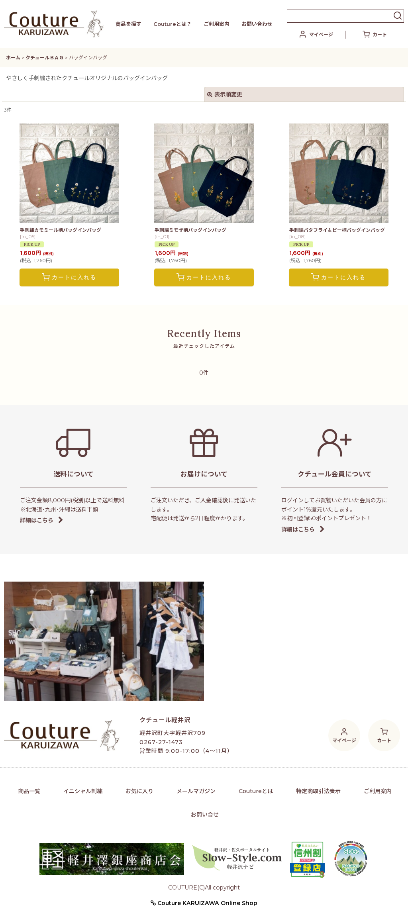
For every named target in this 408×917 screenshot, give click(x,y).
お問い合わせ (257, 24)
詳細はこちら (36, 520)
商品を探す (128, 24)
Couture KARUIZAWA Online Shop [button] (206, 903)
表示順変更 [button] (228, 94)
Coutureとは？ (172, 24)
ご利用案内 (217, 24)
